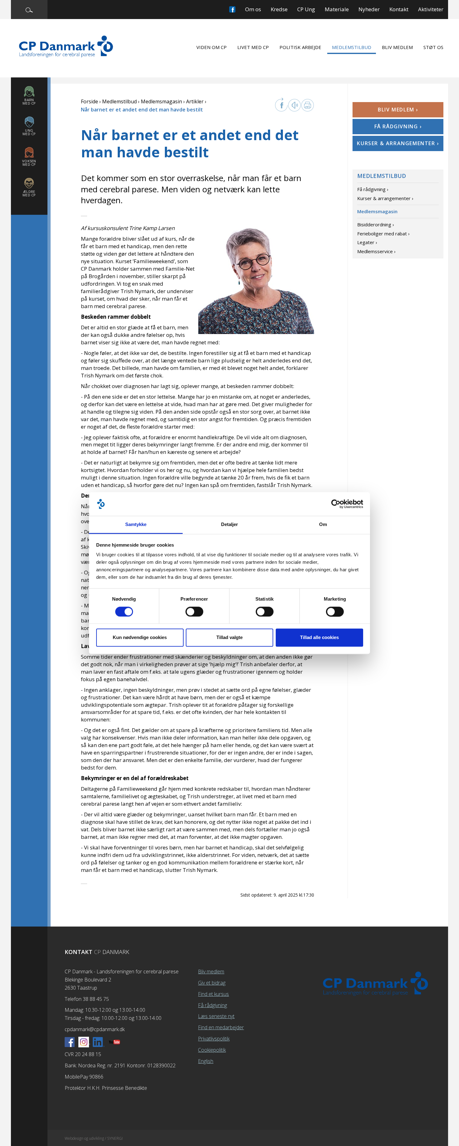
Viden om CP (211, 47)
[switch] (194, 612)
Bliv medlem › (398, 109)
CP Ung (306, 9)
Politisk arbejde (300, 47)
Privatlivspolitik (214, 1038)
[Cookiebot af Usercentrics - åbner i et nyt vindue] (335, 504)
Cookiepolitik (212, 1049)
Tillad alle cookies (319, 637)
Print (307, 105)
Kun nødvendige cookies (140, 637)
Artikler (195, 101)
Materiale (337, 9)
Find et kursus (213, 994)
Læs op (294, 105)
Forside (89, 101)
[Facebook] (70, 1041)
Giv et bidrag (211, 982)
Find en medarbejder (221, 1027)
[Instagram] (84, 1041)
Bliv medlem (397, 47)
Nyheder (369, 9)
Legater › (367, 242)
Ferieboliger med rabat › (383, 233)
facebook (281, 104)
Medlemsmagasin (161, 101)
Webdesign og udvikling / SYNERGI (94, 1138)
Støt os (433, 47)
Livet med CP (253, 47)
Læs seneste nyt (216, 1016)
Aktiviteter (430, 9)
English (205, 1061)
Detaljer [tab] (229, 524)
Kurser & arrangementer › (398, 143)
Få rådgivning (212, 1005)
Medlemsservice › (376, 251)
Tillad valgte (229, 637)
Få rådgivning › (398, 126)
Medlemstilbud (351, 47)
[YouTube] (114, 1041)
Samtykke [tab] (136, 524)
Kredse (279, 9)
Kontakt (398, 9)
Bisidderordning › (375, 224)
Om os (253, 9)
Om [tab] (323, 524)
